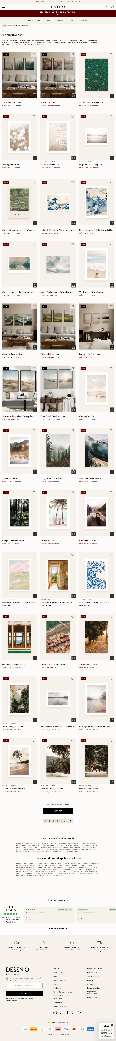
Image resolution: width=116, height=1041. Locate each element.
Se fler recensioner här (58, 928)
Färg (48, 20)
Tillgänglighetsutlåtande (62, 992)
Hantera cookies (93, 997)
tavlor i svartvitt (74, 843)
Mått (72, 20)
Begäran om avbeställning (92, 993)
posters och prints (33, 843)
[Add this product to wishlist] (34, 54)
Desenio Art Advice (94, 969)
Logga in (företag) (60, 1006)
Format (60, 20)
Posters (12, 26)
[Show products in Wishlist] (107, 6)
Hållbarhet (57, 988)
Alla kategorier (33, 20)
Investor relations (60, 972)
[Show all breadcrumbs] (4, 25)
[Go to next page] (71, 821)
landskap (32, 849)
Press (55, 976)
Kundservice (92, 972)
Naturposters (23, 26)
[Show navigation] (3, 6)
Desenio (64, 1035)
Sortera (84, 20)
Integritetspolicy (93, 988)
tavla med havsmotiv (26, 871)
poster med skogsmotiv (59, 871)
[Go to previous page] (45, 821)
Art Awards (57, 1002)
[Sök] (8, 6)
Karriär (56, 984)
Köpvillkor (91, 980)
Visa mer (58, 811)
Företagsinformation (61, 980)
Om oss (56, 969)
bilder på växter (79, 847)
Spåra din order (93, 976)
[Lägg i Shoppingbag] (35, 96)
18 (67, 821)
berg (88, 847)
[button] (106, 1031)
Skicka (24, 993)
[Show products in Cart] (112, 6)
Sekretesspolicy (11, 1000)
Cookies (90, 984)
